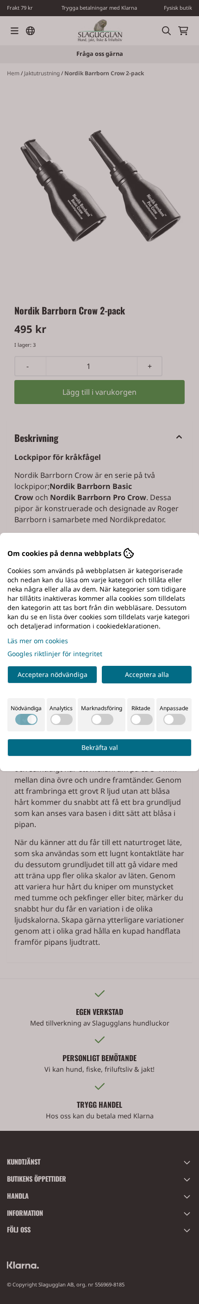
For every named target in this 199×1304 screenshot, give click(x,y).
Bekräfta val (99, 747)
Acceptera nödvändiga (52, 674)
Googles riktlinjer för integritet (54, 653)
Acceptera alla (147, 674)
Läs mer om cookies (37, 640)
